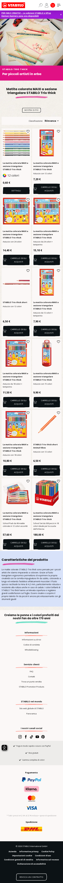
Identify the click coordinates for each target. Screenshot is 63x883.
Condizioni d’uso (43, 855)
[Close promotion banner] (61, 14)
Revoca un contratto (31, 877)
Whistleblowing (31, 649)
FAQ (31, 671)
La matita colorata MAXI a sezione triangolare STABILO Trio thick (15, 166)
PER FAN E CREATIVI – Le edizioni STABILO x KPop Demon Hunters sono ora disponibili (26, 14)
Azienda (12, 851)
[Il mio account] (46, 5)
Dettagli (16, 190)
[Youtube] (37, 736)
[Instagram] (20, 736)
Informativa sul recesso (47, 859)
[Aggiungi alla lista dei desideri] (28, 131)
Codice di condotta (31, 644)
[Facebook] (25, 736)
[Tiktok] (31, 736)
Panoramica (31, 713)
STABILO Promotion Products (31, 686)
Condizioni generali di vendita (18, 859)
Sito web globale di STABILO (31, 708)
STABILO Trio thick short (15, 302)
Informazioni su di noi (31, 639)
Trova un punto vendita (31, 681)
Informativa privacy (29, 851)
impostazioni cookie (22, 855)
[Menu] (58, 5)
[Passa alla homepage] (16, 5)
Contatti (31, 676)
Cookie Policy (47, 851)
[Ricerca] (40, 5)
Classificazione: (36, 121)
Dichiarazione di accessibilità (31, 863)
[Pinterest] (43, 736)
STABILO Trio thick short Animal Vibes (45, 446)
